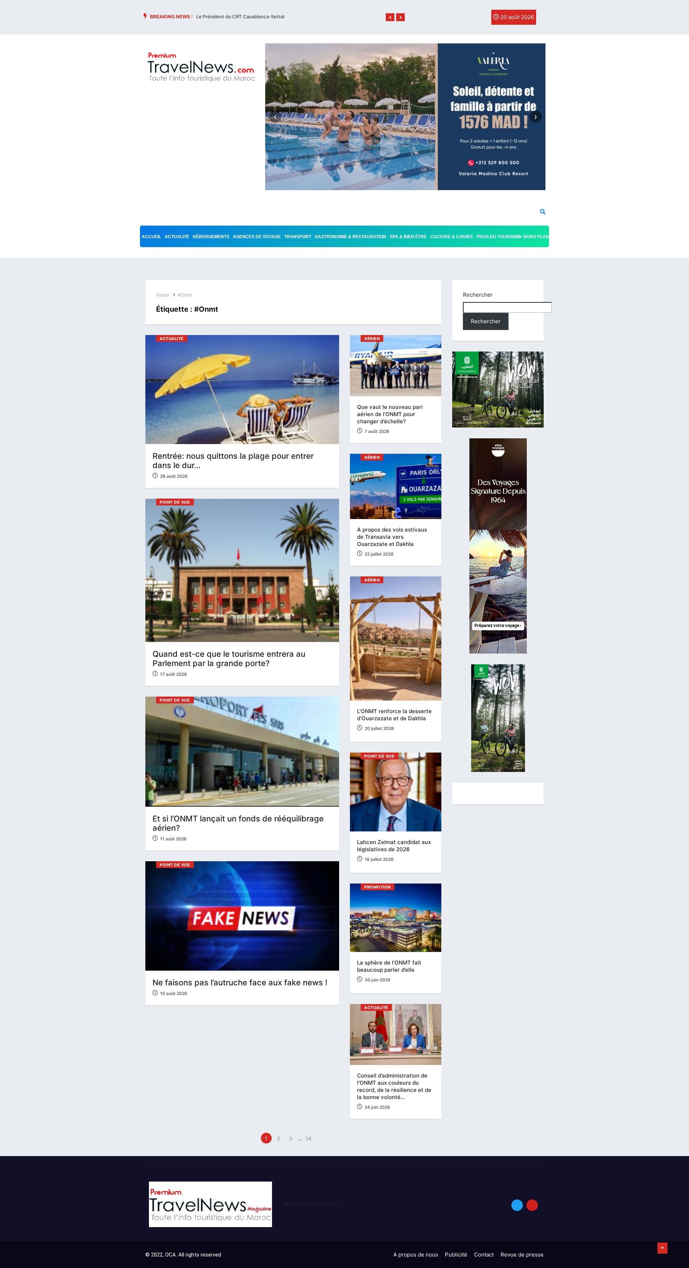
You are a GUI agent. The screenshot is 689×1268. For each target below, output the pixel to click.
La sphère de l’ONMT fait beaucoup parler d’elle (389, 966)
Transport (297, 236)
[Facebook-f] (449, 19)
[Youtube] (532, 1205)
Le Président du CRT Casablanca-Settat (240, 16)
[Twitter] (464, 19)
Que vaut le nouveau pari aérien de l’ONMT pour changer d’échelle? (390, 414)
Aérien (372, 338)
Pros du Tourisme (498, 236)
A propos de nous (415, 1254)
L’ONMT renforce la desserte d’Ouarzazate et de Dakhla (394, 715)
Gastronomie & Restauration (350, 236)
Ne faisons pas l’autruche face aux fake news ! (240, 982)
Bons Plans (538, 236)
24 (308, 1138)
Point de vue (175, 502)
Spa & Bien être (408, 236)
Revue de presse (522, 1254)
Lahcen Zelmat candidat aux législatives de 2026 (394, 846)
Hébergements (211, 236)
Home (162, 295)
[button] (390, 17)
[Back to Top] (662, 1248)
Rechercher (478, 294)
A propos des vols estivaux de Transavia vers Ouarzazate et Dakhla (392, 536)
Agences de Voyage (257, 236)
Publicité (456, 1254)
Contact (484, 1254)
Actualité (177, 236)
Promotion (377, 887)
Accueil (151, 236)
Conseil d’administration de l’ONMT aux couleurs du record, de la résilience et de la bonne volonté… (394, 1086)
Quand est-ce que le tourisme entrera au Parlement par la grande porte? (229, 658)
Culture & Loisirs (451, 236)
